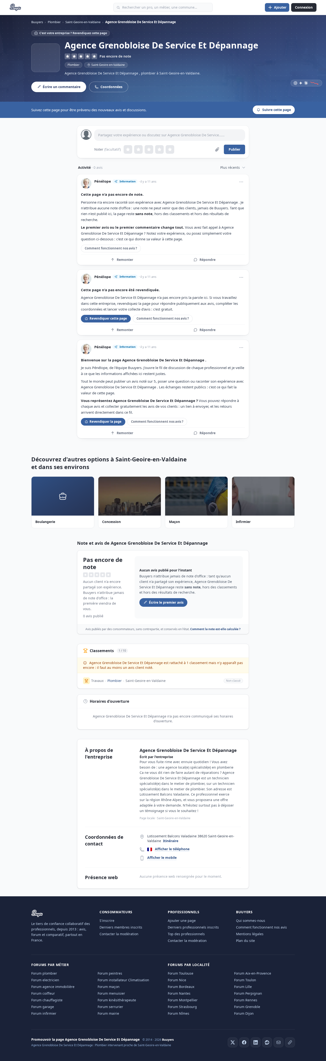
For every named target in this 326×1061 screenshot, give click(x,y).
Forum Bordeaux (181, 986)
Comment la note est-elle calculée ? (215, 629)
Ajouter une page (182, 920)
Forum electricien (45, 980)
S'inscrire (107, 920)
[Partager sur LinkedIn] (255, 1042)
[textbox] (169, 135)
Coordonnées (111, 86)
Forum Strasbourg (182, 1006)
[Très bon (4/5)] (159, 149)
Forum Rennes (245, 1000)
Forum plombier (44, 973)
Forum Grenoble (247, 1006)
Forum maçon (109, 986)
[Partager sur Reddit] (267, 1042)
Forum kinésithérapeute (117, 1000)
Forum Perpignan (248, 993)
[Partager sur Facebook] (244, 1042)
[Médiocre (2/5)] (138, 149)
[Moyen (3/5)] (149, 149)
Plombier (73, 65)
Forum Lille (243, 986)
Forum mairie (108, 1013)
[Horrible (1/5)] (128, 149)
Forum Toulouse (180, 973)
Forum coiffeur (43, 993)
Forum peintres (110, 973)
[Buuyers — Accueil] (15, 7)
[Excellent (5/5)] (170, 149)
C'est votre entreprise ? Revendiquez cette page (73, 33)
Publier (234, 149)
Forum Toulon (245, 980)
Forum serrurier (110, 1006)
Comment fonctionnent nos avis (261, 927)
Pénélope (102, 181)
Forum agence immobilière (52, 986)
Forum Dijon (244, 1013)
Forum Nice (177, 980)
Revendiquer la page (105, 421)
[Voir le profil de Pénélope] (86, 183)
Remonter (125, 259)
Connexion (304, 7)
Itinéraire (170, 841)
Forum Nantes (179, 993)
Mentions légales (249, 934)
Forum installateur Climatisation (123, 980)
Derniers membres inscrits (121, 927)
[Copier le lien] (290, 1042)
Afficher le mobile (162, 857)
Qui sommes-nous (250, 920)
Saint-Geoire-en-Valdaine (146, 680)
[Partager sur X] (232, 1042)
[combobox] (163, 7)
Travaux (97, 680)
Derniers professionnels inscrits (193, 927)
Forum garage (42, 1006)
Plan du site (245, 940)
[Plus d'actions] (241, 182)
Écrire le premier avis (166, 602)
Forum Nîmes (178, 1013)
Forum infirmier (43, 1013)
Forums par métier (50, 964)
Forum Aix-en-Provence (252, 973)
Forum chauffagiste (47, 1000)
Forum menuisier (111, 993)
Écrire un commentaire (61, 86)
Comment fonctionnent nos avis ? (111, 248)
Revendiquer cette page (108, 318)
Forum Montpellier (183, 1000)
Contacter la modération (119, 934)
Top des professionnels (186, 934)
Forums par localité (189, 964)
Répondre (208, 259)
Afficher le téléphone (172, 849)
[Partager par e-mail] (278, 1042)
